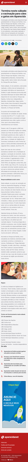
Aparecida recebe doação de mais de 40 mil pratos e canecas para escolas (15, 371)
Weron (11, 459)
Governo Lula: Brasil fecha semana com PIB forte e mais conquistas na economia (14, 358)
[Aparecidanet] (8, 2)
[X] (12, 43)
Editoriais (4, 442)
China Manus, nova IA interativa (13, 376)
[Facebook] (2, 43)
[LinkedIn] (9, 43)
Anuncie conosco (6, 447)
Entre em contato (6, 450)
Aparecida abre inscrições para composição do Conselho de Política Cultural (15, 365)
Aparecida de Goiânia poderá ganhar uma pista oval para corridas (15, 352)
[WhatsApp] (6, 43)
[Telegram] (16, 43)
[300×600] (14, 404)
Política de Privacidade (8, 445)
